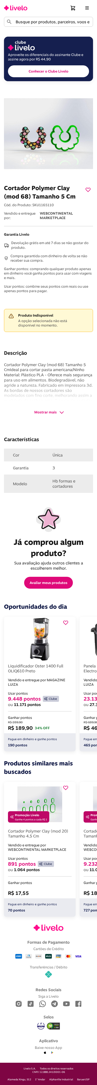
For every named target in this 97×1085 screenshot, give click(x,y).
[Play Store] (51, 1053)
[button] (73, 8)
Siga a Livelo (48, 996)
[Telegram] (54, 1004)
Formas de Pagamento (48, 942)
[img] (53, 1026)
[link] (15, 7)
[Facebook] (78, 1004)
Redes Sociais (48, 989)
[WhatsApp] (43, 1004)
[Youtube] (66, 1004)
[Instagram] (19, 1004)
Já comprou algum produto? (50, 547)
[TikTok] (31, 1004)
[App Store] (45, 1053)
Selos (49, 1016)
